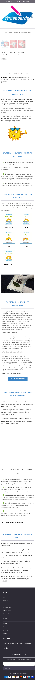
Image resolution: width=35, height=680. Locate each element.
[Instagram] (7, 648)
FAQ (4, 597)
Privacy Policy (7, 610)
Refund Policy (7, 607)
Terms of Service (7, 613)
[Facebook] (4, 648)
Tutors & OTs (6, 633)
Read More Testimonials (17, 378)
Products (11, 32)
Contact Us (6, 604)
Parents (5, 623)
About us (5, 600)
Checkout (25, 1)
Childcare (5, 630)
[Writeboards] (17, 15)
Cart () (18, 1)
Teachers (5, 627)
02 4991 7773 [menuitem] (9, 1)
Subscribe (8, 668)
